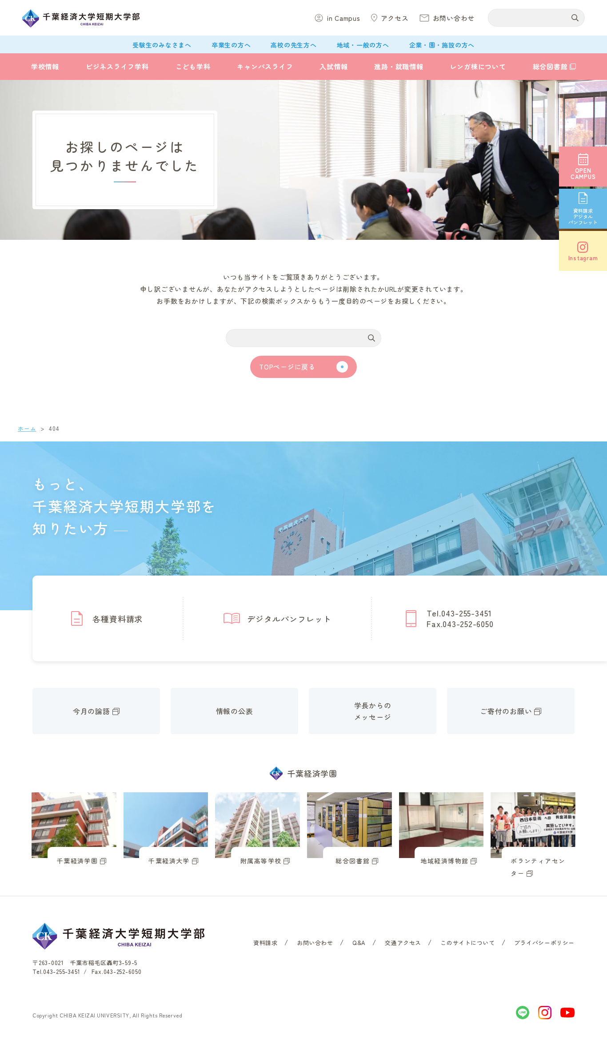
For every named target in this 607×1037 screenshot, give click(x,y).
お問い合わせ (315, 942)
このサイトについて (467, 942)
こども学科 (193, 66)
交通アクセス (403, 942)
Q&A (359, 942)
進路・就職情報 (398, 66)
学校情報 (45, 66)
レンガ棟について (478, 66)
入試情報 (333, 66)
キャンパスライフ (265, 66)
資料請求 (265, 942)
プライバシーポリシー (544, 942)
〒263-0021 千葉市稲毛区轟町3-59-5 (84, 962)
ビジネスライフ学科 (117, 66)
